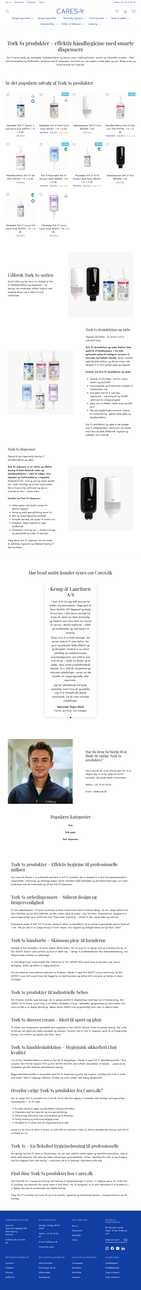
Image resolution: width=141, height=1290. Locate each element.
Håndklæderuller (112, 1267)
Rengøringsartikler (47, 18)
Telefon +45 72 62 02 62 (124, 2)
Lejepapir (76, 1277)
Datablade (31, 2)
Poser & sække (119, 18)
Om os (8, 2)
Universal (9, 1263)
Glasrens (9, 1272)
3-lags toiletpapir (112, 1277)
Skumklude (76, 1272)
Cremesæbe (77, 1263)
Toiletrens (10, 1267)
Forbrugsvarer (97, 18)
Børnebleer (77, 1267)
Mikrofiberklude (45, 1263)
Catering (93, 24)
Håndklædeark (111, 1263)
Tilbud (41, 2)
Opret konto (19, 2)
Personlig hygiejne (73, 18)
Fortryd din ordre (46, 1247)
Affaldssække (44, 1272)
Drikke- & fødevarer (71, 24)
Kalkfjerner (10, 1277)
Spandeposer (44, 1277)
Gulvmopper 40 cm (47, 1267)
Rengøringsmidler (21, 18)
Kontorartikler (48, 24)
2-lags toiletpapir (112, 1272)
